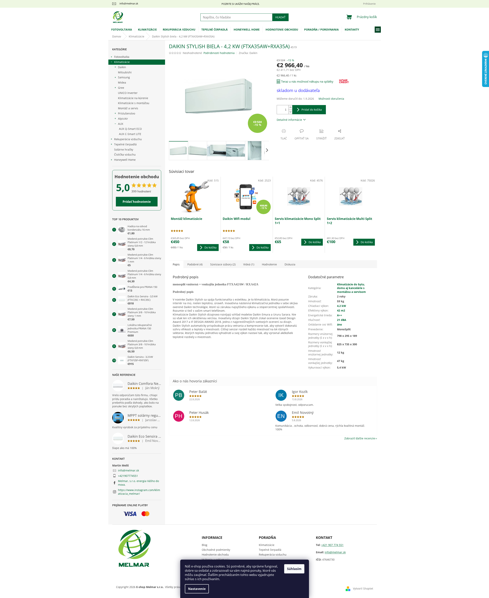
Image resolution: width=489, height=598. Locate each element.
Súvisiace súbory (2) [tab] (223, 264)
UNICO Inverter (128, 93)
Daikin (122, 67)
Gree (121, 87)
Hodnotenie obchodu (215, 554)
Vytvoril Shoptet (363, 588)
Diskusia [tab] (290, 264)
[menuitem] (121, 30)
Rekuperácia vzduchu (128, 139)
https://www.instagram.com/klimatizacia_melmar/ (139, 491)
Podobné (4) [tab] (195, 264)
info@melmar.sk (128, 470)
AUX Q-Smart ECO (130, 129)
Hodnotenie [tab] (269, 264)
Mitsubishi (125, 72)
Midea (122, 82)
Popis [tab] (176, 264)
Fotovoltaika (121, 57)
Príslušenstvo (126, 113)
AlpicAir (123, 118)
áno (339, 324)
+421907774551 (128, 476)
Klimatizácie (122, 62)
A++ (339, 315)
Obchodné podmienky (216, 550)
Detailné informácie (289, 120)
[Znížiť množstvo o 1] (290, 112)
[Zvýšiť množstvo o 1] (290, 107)
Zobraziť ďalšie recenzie (359, 438)
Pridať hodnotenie (137, 202)
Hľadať (280, 17)
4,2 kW (341, 306)
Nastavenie (197, 589)
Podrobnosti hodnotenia (219, 53)
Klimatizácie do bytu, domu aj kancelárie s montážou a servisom (351, 288)
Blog (204, 545)
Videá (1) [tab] (248, 264)
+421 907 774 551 (332, 545)
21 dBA (341, 320)
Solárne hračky (123, 149)
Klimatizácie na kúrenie (133, 98)
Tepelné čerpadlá (125, 144)
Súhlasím (294, 569)
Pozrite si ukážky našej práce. (241, 4)
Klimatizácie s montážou (133, 103)
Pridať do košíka (311, 109)
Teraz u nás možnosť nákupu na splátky (307, 81)
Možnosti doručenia (331, 98)
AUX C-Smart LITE (130, 134)
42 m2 (341, 310)
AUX (120, 124)
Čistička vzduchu (125, 154)
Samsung (124, 77)
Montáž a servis (128, 108)
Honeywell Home (125, 160)
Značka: (248, 53)
